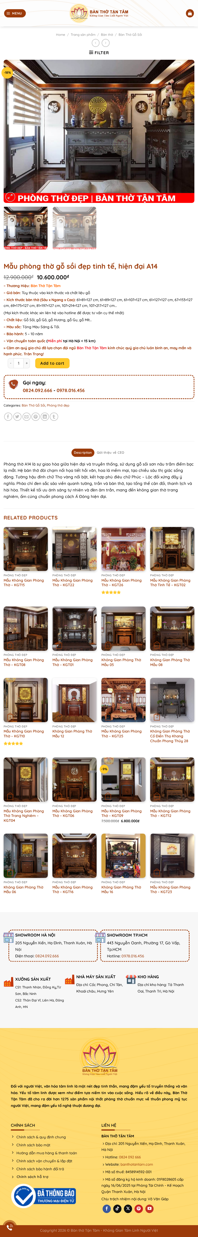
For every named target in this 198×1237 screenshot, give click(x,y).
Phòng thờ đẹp (58, 405)
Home (60, 35)
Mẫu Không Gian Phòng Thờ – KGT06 (72, 813)
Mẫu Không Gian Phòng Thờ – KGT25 (121, 733)
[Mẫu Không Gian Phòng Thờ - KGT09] (123, 779)
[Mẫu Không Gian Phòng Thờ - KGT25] (123, 700)
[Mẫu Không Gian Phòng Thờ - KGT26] (123, 549)
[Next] (184, 131)
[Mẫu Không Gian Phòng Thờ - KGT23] (172, 856)
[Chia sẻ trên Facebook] (8, 417)
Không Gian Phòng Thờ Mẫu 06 (23, 889)
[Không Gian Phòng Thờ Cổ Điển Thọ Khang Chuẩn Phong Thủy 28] (172, 700)
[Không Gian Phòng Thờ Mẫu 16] (123, 856)
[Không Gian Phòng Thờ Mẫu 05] (123, 629)
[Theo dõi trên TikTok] (117, 1209)
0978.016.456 (71, 390)
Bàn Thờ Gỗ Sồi (130, 35)
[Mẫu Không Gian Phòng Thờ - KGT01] (74, 629)
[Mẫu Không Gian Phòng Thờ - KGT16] (74, 856)
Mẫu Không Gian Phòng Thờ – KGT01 (72, 662)
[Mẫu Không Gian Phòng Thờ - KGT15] (26, 549)
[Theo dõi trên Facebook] (107, 1209)
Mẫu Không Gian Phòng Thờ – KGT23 (170, 889)
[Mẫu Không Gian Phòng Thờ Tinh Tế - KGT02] (172, 549)
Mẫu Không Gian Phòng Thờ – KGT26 (121, 582)
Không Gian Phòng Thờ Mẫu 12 (72, 733)
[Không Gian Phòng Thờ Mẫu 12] (74, 700)
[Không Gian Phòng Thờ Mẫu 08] (172, 629)
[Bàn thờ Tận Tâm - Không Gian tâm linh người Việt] (99, 13)
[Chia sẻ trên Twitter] (17, 417)
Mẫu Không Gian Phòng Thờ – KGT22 (72, 582)
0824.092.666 (37, 390)
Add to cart (52, 363)
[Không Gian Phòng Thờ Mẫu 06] (26, 856)
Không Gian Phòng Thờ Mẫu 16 (121, 889)
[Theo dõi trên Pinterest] (138, 1209)
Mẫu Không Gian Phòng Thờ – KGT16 (72, 889)
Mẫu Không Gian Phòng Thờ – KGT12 (170, 813)
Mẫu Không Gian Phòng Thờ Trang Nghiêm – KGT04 (24, 816)
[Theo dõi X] (128, 1209)
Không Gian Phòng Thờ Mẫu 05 (121, 662)
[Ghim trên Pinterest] (35, 417)
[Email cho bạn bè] (26, 417)
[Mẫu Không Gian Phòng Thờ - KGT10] (26, 700)
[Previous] (13, 131)
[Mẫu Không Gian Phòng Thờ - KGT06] (74, 779)
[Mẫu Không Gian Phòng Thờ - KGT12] (172, 779)
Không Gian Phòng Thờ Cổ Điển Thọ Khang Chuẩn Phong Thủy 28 (170, 736)
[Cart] (190, 13)
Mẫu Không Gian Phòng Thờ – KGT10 (24, 733)
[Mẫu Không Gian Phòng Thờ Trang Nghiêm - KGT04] (26, 779)
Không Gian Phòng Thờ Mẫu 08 (170, 662)
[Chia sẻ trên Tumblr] (54, 417)
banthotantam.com (136, 1164)
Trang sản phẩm (83, 35)
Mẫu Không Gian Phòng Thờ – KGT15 (24, 582)
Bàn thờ (107, 35)
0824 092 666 (130, 1157)
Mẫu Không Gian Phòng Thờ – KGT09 (121, 813)
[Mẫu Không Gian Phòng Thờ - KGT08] (26, 629)
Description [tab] (83, 452)
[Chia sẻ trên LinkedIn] (45, 417)
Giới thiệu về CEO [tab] (110, 452)
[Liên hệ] (9, 1227)
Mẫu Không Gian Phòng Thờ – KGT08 (24, 662)
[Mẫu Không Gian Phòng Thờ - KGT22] (74, 549)
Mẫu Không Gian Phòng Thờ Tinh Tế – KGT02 (170, 582)
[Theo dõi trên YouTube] (149, 1209)
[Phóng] (10, 197)
